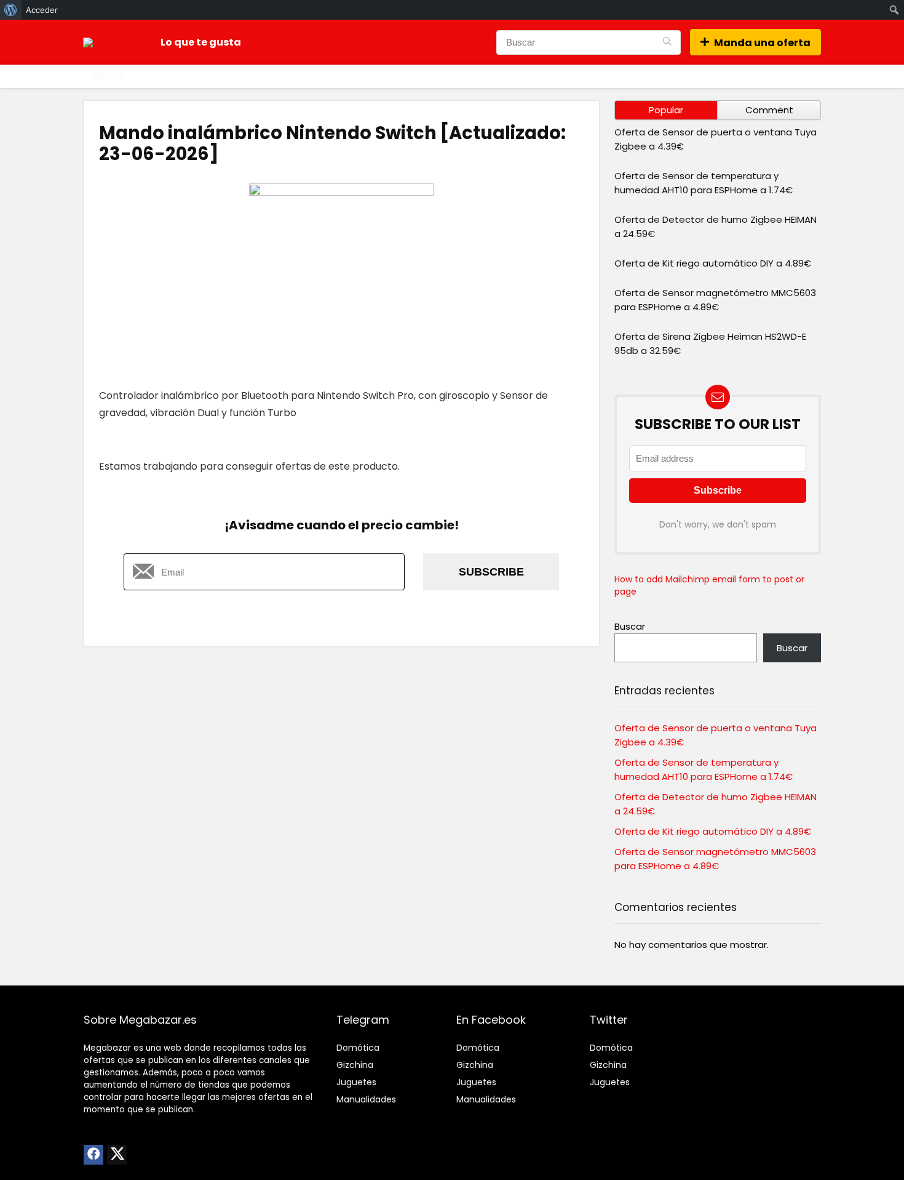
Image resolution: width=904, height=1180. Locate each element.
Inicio (107, 75)
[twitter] (117, 1155)
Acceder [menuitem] (42, 10)
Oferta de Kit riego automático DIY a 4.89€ (712, 263)
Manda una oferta (762, 43)
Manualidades (366, 1099)
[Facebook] (93, 1155)
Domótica (357, 1048)
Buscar (629, 626)
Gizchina (354, 1065)
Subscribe (491, 572)
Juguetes (356, 1082)
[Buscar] (667, 42)
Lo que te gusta (201, 42)
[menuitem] (11, 10)
